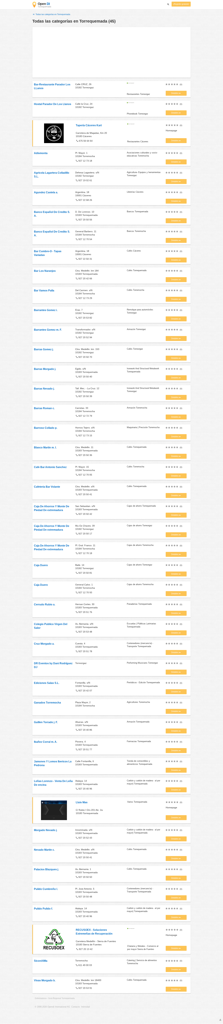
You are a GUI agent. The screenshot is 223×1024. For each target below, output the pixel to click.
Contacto (75, 1007)
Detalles (175, 93)
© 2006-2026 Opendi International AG (52, 1007)
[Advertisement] (111, 52)
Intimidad (85, 1007)
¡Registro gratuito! (181, 4)
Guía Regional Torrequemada (61, 998)
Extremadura (40, 998)
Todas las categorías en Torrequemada (52, 14)
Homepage (171, 130)
